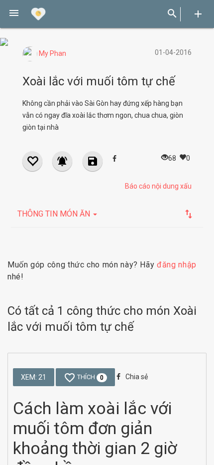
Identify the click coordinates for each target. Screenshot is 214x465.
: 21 (33, 377)
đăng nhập (177, 264)
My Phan (51, 53)
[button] (14, 14)
